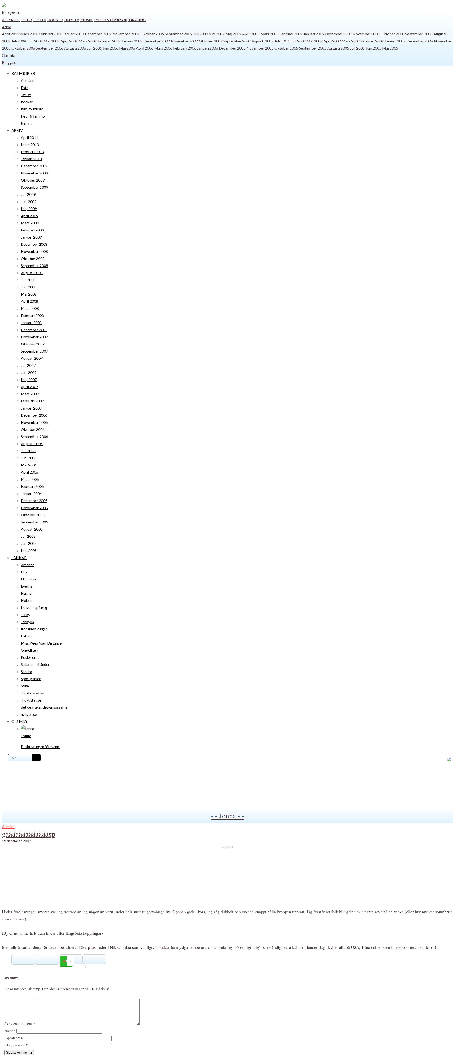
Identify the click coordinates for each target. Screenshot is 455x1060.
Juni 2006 (110, 48)
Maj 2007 (315, 41)
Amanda (27, 564)
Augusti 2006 (75, 48)
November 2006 (34, 422)
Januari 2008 (132, 41)
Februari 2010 (50, 34)
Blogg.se (9, 62)
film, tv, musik (78, 19)
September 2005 (312, 48)
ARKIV (17, 130)
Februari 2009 (290, 34)
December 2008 (338, 34)
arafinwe (11, 977)
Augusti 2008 (32, 272)
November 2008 (366, 34)
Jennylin (27, 621)
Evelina (26, 586)
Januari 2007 (395, 41)
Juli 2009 (200, 34)
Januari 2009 (313, 34)
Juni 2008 (35, 41)
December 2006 (419, 41)
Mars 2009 (269, 34)
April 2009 (250, 34)
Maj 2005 (390, 48)
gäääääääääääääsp (28, 834)
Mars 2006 (163, 48)
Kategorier (11, 12)
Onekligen (29, 650)
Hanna (26, 593)
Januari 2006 (207, 48)
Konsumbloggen (34, 629)
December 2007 (156, 41)
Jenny (25, 614)
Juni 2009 (216, 34)
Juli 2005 (357, 48)
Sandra (26, 671)
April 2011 (10, 34)
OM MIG (19, 721)
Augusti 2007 (262, 41)
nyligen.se (29, 714)
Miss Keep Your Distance (41, 643)
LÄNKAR (19, 557)
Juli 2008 (18, 41)
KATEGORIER (23, 73)
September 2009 (178, 34)
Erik (24, 572)
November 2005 (259, 48)
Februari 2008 (109, 41)
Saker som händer (35, 664)
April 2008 (69, 41)
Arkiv (6, 26)
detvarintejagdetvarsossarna (44, 707)
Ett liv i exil (29, 579)
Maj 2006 (127, 48)
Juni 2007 (298, 41)
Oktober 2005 (286, 48)
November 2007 (184, 41)
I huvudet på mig (34, 607)
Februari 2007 (372, 41)
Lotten (26, 636)
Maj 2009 (233, 34)
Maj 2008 (51, 41)
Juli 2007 (281, 41)
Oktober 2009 (152, 34)
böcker (55, 19)
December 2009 (98, 34)
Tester (39, 19)
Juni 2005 (373, 48)
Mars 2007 (351, 41)
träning (137, 19)
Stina (25, 685)
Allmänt (11, 19)
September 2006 (49, 48)
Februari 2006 (184, 48)
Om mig (8, 55)
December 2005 (232, 48)
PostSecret (30, 657)
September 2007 (237, 41)
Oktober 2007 (211, 41)
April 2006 (144, 48)
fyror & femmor (110, 19)
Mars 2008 (88, 41)
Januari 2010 (73, 34)
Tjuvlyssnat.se (32, 693)
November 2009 (125, 34)
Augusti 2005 (338, 48)
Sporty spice (31, 678)
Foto (26, 19)
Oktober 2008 (392, 34)
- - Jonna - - (227, 815)
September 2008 (418, 34)
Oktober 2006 (23, 48)
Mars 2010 (29, 34)
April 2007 (332, 41)
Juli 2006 (94, 48)
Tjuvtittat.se (31, 700)
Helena (26, 600)
